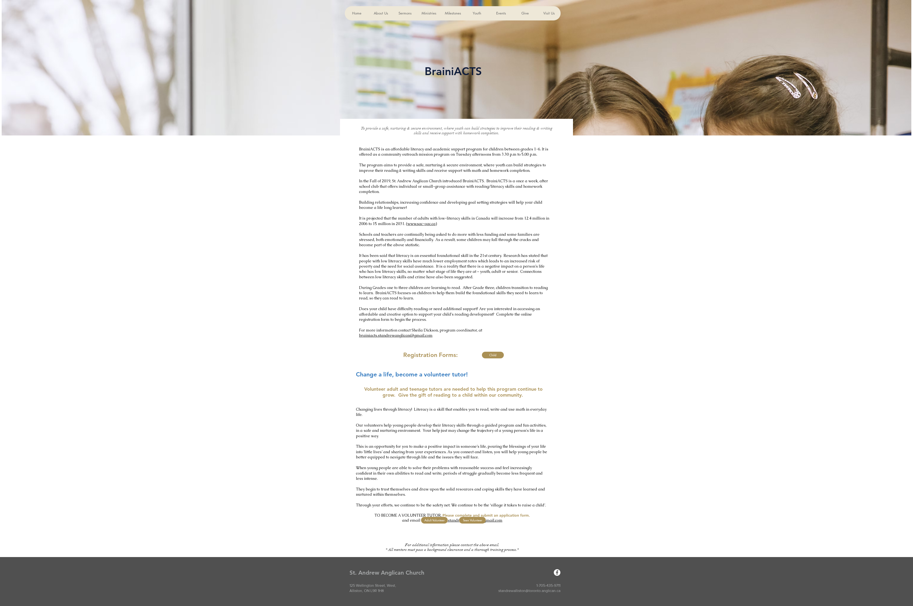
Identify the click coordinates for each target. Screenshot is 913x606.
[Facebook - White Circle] (557, 572)
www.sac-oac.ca (421, 223)
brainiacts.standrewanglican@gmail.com (395, 335)
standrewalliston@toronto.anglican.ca (529, 591)
